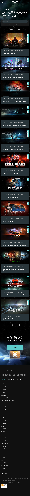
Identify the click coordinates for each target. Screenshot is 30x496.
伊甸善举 (3, 431)
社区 (2, 415)
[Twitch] (14, 375)
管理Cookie (4, 473)
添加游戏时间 (4, 392)
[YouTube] (10, 375)
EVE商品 (3, 446)
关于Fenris (4, 460)
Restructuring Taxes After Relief (13, 77)
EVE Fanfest (4, 443)
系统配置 (3, 395)
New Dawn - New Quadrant (11, 53)
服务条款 (3, 462)
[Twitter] (6, 375)
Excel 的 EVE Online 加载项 (8, 400)
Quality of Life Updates (10, 319)
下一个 (18, 29)
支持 (2, 412)
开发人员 (3, 420)
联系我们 (3, 468)
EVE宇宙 (3, 440)
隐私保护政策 (4, 465)
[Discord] (18, 375)
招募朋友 (3, 423)
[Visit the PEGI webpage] (4, 486)
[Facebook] (2, 375)
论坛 (2, 417)
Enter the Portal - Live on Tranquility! (14, 245)
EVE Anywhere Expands (10, 197)
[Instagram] (21, 375)
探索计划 (3, 448)
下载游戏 (3, 389)
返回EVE (3, 426)
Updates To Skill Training (10, 173)
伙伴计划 (3, 428)
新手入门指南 (4, 397)
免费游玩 (3, 387)
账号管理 (3, 409)
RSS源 (3, 471)
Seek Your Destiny (8, 221)
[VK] (25, 375)
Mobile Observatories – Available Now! (14, 295)
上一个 (11, 29)
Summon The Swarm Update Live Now (15, 101)
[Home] (15, 3)
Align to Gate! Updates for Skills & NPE (15, 125)
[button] (28, 2)
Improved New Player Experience (13, 149)
